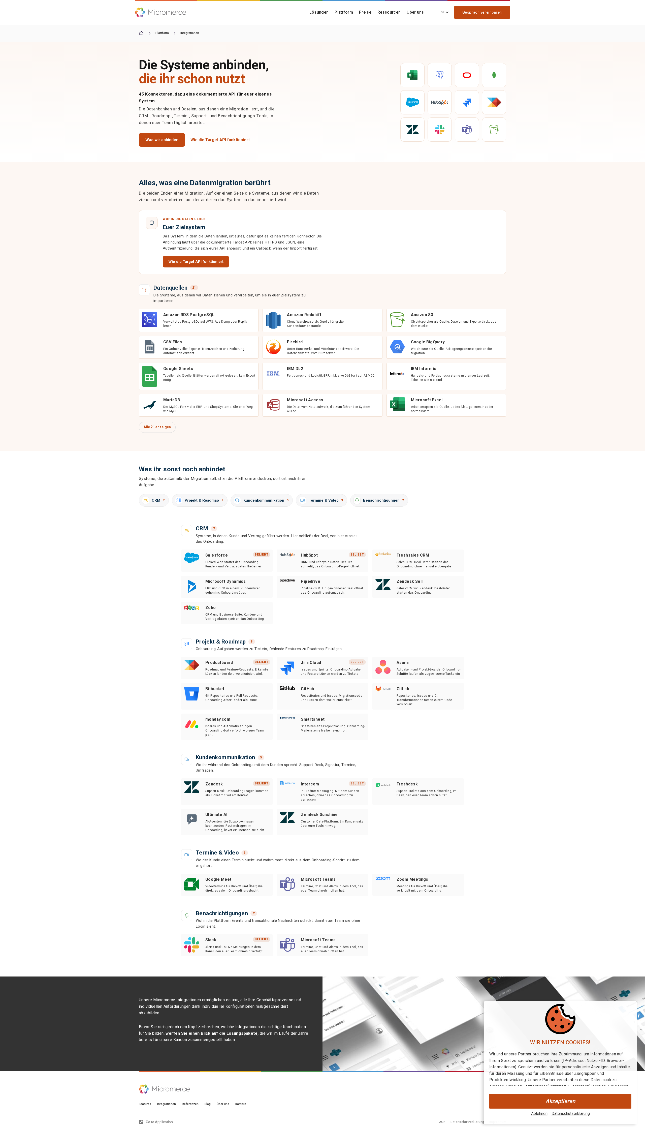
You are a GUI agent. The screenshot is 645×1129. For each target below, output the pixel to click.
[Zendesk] (412, 129)
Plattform (344, 12)
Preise (365, 12)
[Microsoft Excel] (412, 75)
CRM (158, 500)
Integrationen (189, 33)
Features (145, 1104)
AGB (442, 1122)
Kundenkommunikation (265, 500)
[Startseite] (141, 33)
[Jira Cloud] (467, 102)
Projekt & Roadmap (204, 500)
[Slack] (440, 129)
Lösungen (319, 12)
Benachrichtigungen (383, 500)
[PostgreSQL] (440, 75)
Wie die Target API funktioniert (220, 139)
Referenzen (190, 1104)
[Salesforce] (412, 102)
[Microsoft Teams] (467, 129)
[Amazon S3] (494, 129)
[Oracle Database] (467, 75)
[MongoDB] (494, 75)
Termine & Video (326, 500)
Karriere (240, 1104)
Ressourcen (389, 12)
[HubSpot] (440, 102)
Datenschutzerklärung (571, 1113)
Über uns (415, 12)
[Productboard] (494, 102)
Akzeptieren (560, 1101)
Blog (208, 1104)
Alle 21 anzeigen (157, 427)
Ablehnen (539, 1113)
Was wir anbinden (161, 139)
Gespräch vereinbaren (482, 12)
